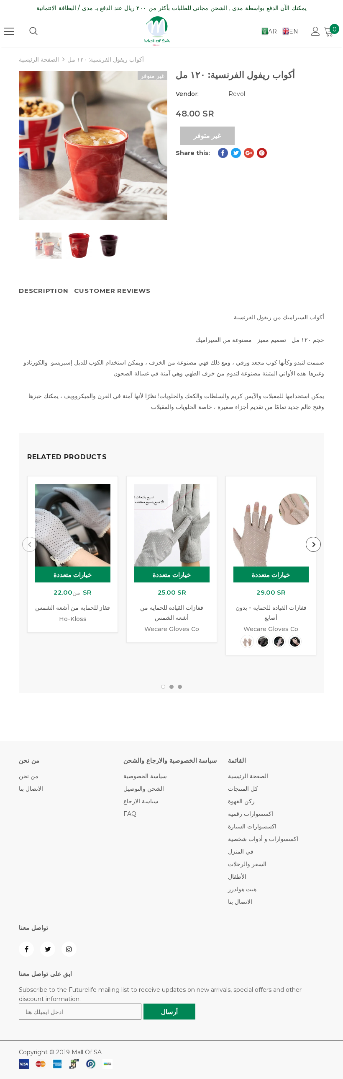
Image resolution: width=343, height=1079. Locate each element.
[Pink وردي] (295, 641)
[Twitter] (47, 949)
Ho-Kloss (73, 619)
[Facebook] (26, 949)
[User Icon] (315, 31)
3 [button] (180, 687)
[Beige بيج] (247, 641)
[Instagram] (69, 949)
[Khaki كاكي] (279, 641)
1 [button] (163, 687)
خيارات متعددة (73, 575)
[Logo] (157, 31)
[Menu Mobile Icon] (9, 31)
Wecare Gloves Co (171, 629)
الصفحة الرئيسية (39, 59)
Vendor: (187, 94)
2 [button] (171, 687)
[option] (93, 145)
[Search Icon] (33, 31)
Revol (236, 94)
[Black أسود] (263, 641)
